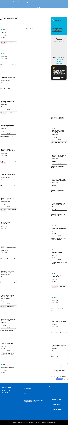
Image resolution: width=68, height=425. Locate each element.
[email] (46, 1)
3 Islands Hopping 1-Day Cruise (61, 377)
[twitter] (57, 1)
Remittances (51, 7)
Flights (13, 7)
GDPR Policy (56, 404)
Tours (23, 7)
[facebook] (48, 1)
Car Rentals (30, 7)
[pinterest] (53, 1)
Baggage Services (40, 7)
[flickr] (50, 1)
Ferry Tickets (6, 7)
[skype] (55, 1)
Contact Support (56, 409)
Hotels (18, 7)
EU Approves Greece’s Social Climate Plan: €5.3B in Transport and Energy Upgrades (33, 400)
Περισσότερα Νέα (27, 388)
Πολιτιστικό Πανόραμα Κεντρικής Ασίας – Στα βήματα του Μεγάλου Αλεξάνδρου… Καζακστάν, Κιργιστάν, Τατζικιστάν (62, 365)
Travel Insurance (61, 7)
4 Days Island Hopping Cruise (60, 371)
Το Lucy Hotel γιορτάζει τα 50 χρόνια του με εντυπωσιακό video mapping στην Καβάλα (34, 395)
